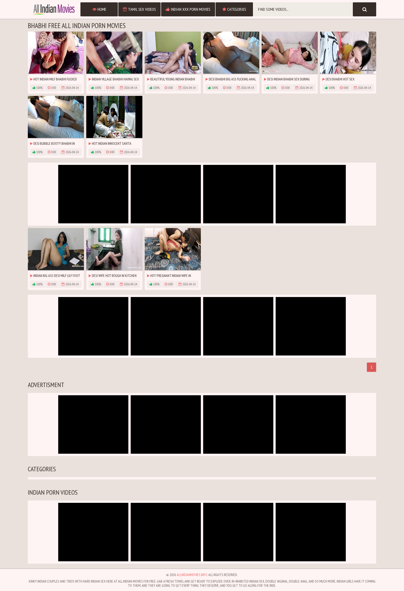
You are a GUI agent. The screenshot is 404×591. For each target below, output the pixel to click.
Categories (236, 9)
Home (101, 9)
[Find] (364, 9)
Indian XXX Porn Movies (190, 9)
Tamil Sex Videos (141, 9)
